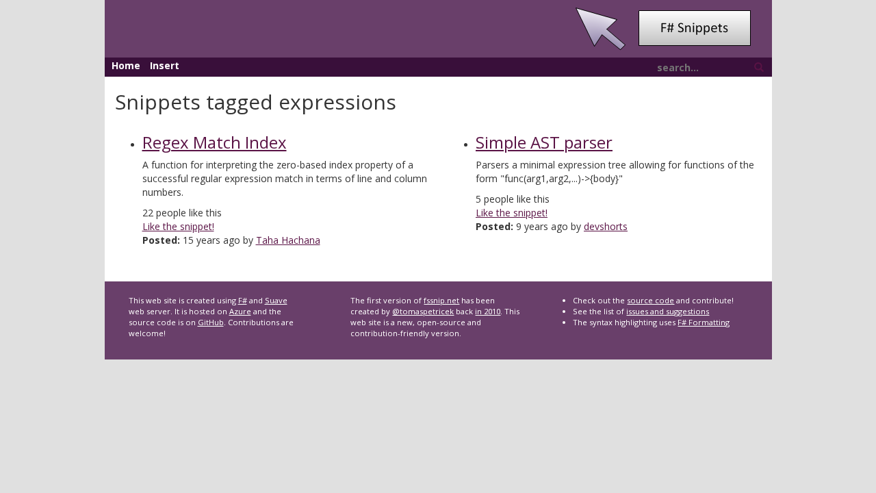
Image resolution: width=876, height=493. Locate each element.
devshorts (606, 226)
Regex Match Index (214, 142)
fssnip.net (441, 300)
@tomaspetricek (423, 311)
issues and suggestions (667, 311)
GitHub (211, 322)
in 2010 (487, 311)
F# (242, 300)
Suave (276, 300)
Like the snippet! (178, 226)
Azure (240, 311)
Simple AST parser (544, 142)
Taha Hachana (288, 239)
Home (126, 65)
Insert (164, 65)
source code (650, 300)
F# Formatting (704, 322)
